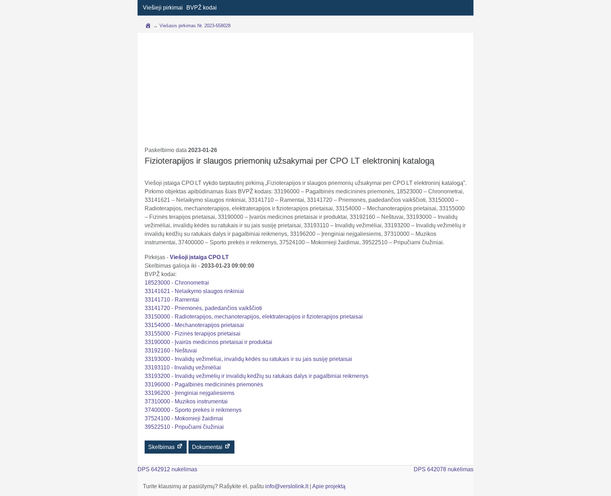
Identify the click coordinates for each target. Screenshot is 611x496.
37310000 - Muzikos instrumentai (186, 401)
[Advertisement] (305, 92)
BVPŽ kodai (201, 8)
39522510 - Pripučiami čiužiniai (184, 427)
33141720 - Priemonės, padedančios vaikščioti (203, 308)
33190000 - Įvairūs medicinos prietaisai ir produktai (208, 342)
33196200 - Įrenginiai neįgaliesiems (189, 393)
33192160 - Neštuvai (171, 351)
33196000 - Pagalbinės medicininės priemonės (204, 384)
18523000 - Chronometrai (177, 283)
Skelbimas (162, 447)
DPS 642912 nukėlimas (167, 469)
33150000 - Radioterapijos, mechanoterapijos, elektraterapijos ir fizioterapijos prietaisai (254, 317)
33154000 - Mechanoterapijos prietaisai (194, 325)
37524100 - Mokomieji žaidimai (184, 418)
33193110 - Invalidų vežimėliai (183, 367)
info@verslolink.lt (287, 486)
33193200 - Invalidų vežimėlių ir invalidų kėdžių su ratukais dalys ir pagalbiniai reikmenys (256, 376)
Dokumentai (208, 447)
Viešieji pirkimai (163, 8)
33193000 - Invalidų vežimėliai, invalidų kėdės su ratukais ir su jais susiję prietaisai (248, 359)
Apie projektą (328, 486)
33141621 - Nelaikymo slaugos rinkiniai (194, 291)
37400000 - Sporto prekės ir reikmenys (193, 410)
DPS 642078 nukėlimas (443, 469)
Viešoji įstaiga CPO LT (199, 257)
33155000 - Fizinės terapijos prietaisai (192, 334)
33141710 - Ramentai (172, 300)
